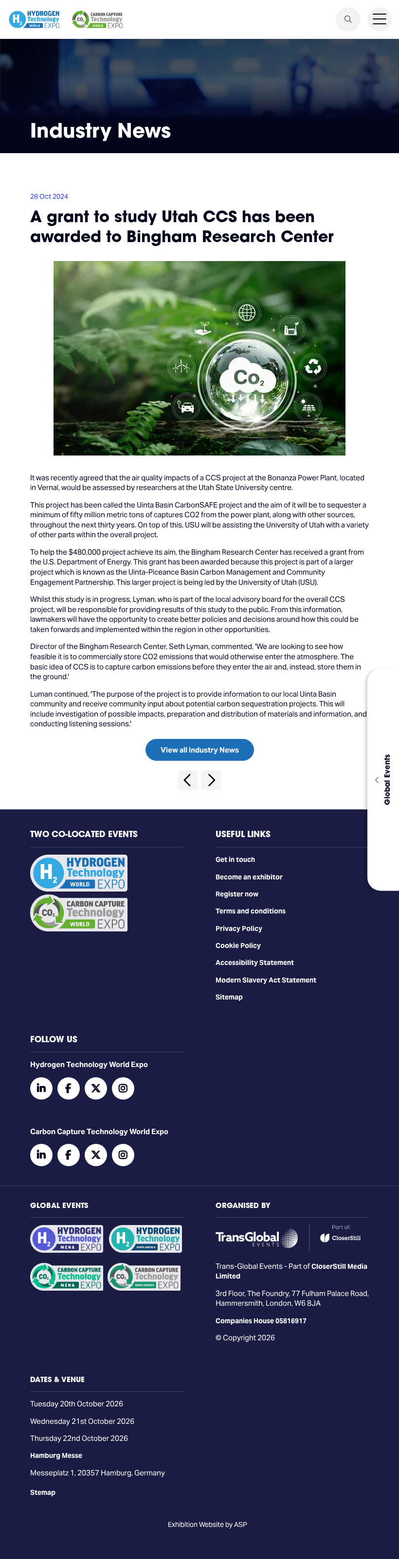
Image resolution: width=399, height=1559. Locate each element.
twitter (96, 1088)
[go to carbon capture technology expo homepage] (97, 19)
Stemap (42, 1492)
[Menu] (379, 19)
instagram (123, 1088)
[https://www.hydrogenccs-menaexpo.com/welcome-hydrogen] (66, 1250)
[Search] (348, 19)
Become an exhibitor (249, 877)
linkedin (41, 1088)
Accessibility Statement (255, 962)
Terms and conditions (251, 911)
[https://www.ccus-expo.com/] (144, 1288)
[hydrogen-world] (78, 889)
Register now (237, 894)
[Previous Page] (188, 780)
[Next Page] (211, 780)
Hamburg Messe (56, 1455)
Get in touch (235, 859)
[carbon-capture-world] (78, 929)
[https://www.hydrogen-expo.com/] (145, 1250)
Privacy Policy (239, 928)
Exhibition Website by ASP (207, 1524)
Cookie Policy (238, 945)
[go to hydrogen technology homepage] (34, 19)
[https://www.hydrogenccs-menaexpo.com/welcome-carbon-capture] (66, 1288)
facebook (68, 1088)
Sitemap (229, 997)
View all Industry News (200, 749)
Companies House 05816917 (261, 1320)
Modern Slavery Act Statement (266, 980)
